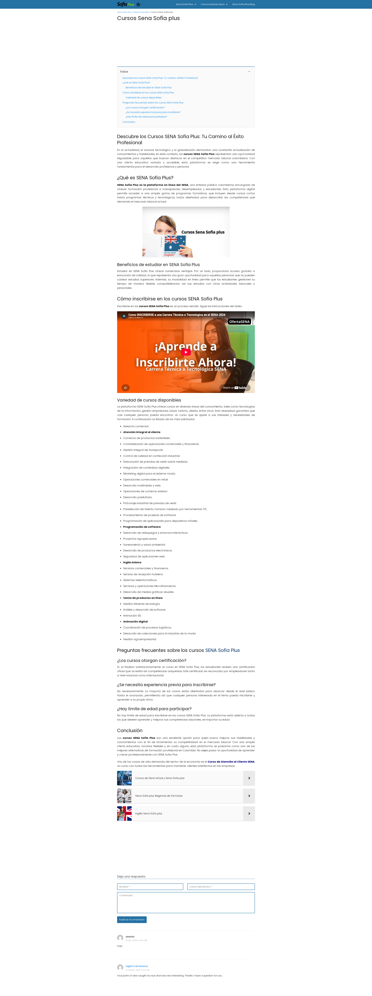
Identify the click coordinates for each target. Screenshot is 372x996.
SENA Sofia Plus (222, 650)
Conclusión (128, 122)
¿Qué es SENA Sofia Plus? (136, 82)
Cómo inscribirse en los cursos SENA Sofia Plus (148, 92)
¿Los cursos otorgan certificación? (145, 107)
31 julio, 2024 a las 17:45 (136, 940)
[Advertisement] (186, 42)
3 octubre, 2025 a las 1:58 (138, 970)
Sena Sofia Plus (184, 4)
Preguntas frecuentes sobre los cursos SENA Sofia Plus (152, 102)
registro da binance (137, 966)
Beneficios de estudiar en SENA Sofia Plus (149, 87)
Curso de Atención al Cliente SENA (231, 761)
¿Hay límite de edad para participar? (146, 116)
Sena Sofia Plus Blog (243, 4)
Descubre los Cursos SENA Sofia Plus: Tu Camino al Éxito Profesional (160, 78)
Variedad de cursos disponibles (144, 97)
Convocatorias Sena (212, 4)
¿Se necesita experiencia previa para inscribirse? (153, 112)
